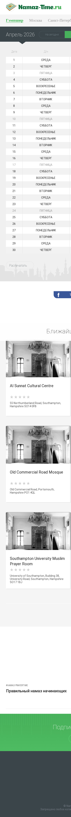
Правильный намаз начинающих (36, 691)
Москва (35, 20)
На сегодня (52, 34)
